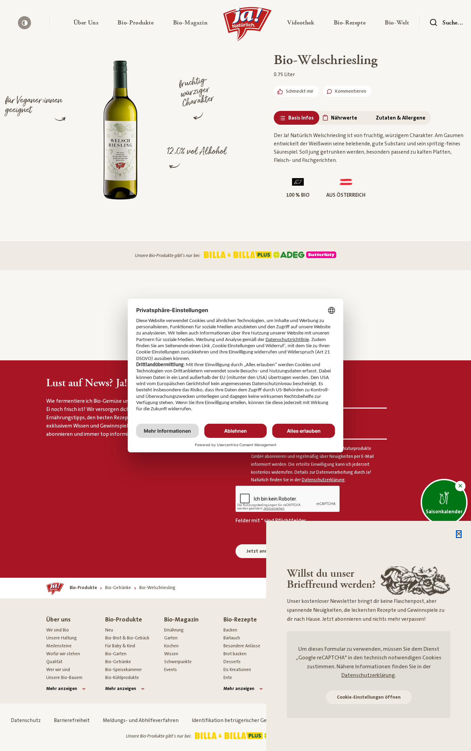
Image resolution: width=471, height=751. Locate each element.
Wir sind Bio (57, 630)
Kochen (171, 646)
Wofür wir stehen (63, 654)
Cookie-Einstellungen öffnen (369, 697)
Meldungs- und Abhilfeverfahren (141, 720)
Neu (109, 630)
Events (170, 670)
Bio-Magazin (181, 619)
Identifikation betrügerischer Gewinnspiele (241, 720)
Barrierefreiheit (72, 720)
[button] (86, 23)
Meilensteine (59, 646)
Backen (230, 630)
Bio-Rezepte (240, 619)
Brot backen (235, 654)
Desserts (232, 662)
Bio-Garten (116, 654)
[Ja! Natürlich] (247, 26)
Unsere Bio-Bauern (64, 678)
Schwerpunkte (178, 662)
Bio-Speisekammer (123, 670)
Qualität (54, 662)
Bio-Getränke (118, 662)
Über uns (58, 619)
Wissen (171, 654)
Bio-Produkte (123, 619)
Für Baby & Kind (120, 646)
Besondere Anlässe (241, 646)
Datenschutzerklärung (368, 675)
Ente (227, 678)
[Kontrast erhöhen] (24, 22)
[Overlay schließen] (459, 534)
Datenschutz (26, 720)
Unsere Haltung (61, 638)
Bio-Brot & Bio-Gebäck (127, 638)
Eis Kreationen (237, 670)
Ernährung (174, 630)
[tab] (296, 118)
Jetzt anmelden (264, 551)
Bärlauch (231, 638)
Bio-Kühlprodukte (122, 678)
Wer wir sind (58, 670)
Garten (171, 638)
